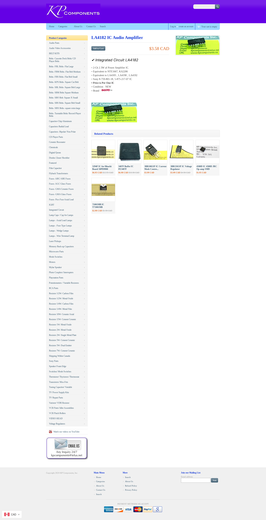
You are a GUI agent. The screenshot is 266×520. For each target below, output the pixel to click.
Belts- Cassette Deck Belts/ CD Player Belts (62, 60)
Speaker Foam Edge (57, 366)
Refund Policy (131, 486)
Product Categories (58, 38)
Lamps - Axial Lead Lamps (60, 220)
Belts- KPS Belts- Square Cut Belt (64, 82)
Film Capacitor (55, 168)
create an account (186, 26)
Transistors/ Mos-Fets (58, 382)
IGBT (51, 205)
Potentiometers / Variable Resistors (64, 283)
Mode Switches (55, 257)
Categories (62, 26)
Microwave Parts (56, 251)
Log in (173, 26)
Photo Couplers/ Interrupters (61, 272)
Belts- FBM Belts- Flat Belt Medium (65, 72)
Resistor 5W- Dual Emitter (60, 345)
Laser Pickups (55, 241)
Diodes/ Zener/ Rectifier (59, 158)
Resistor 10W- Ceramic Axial (61, 314)
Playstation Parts (56, 277)
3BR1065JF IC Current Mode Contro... (155, 167)
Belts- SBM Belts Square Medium (64, 92)
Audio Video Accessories (60, 48)
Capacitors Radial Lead (59, 126)
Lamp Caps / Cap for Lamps (61, 215)
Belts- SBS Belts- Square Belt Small (64, 103)
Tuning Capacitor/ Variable (60, 387)
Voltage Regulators (57, 423)
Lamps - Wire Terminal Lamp (61, 236)
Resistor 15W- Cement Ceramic (62, 319)
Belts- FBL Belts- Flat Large (61, 66)
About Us (78, 26)
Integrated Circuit (56, 210)
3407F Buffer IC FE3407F (126, 167)
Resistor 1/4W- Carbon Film (61, 304)
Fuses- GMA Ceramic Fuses (61, 189)
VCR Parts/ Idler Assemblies (61, 408)
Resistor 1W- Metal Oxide (60, 324)
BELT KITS (54, 53)
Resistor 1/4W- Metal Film (60, 309)
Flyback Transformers (58, 173)
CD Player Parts (56, 137)
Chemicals (53, 147)
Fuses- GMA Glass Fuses (60, 194)
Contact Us (91, 26)
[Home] (73, 18)
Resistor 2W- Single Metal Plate (62, 335)
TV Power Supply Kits (59, 392)
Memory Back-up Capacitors (61, 246)
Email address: (187, 477)
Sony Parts (53, 361)
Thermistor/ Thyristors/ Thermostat (64, 377)
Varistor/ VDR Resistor (59, 403)
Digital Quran (55, 152)
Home (51, 26)
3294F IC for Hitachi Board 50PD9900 (101, 167)
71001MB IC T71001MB (98, 205)
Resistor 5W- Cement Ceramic (62, 340)
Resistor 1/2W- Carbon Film (61, 293)
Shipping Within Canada (59, 356)
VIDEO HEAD (56, 418)
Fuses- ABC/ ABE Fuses (60, 178)
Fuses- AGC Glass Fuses (60, 184)
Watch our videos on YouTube (66, 431)
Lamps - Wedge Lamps (59, 230)
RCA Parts (53, 288)
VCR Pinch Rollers (57, 413)
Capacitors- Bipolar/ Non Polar (62, 131)
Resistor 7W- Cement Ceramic (62, 350)
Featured (52, 163)
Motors (52, 262)
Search (103, 26)
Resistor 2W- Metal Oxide (60, 330)
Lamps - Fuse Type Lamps (60, 225)
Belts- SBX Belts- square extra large (64, 108)
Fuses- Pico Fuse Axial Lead (61, 199)
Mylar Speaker (55, 267)
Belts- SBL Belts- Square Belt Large (64, 87)
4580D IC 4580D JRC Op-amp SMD (207, 167)
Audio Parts (54, 43)
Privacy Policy (131, 490)
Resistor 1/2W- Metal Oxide (61, 298)
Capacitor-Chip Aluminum (60, 121)
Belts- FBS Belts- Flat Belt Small (63, 77)
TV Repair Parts (56, 397)
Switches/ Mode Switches (60, 371)
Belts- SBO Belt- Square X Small (63, 97)
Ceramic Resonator (57, 142)
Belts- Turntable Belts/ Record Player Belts (65, 114)
